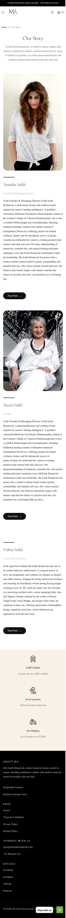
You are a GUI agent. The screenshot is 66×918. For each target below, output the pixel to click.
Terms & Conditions (13, 818)
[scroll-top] (56, 910)
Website (7, 885)
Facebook (8, 871)
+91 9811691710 (12, 855)
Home (4, 27)
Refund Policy (10, 832)
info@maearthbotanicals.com (18, 848)
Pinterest (7, 892)
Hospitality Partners (13, 788)
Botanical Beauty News (15, 795)
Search (6, 811)
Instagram (8, 878)
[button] (50, 12)
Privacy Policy (10, 825)
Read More (14, 296)
